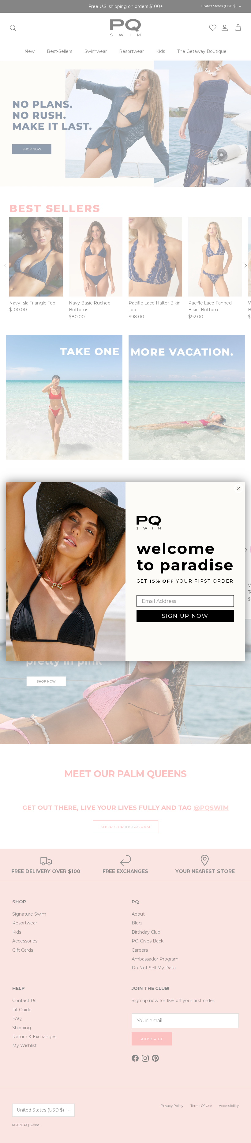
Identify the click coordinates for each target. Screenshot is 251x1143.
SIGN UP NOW (185, 616)
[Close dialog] (238, 488)
